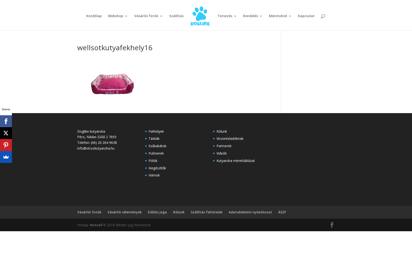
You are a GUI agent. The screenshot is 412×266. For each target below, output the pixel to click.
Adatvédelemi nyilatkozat (250, 212)
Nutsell (96, 225)
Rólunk (221, 131)
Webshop (115, 16)
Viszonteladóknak (229, 138)
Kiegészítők (157, 168)
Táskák (154, 138)
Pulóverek (156, 153)
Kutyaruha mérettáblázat (235, 160)
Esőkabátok (157, 146)
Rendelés (250, 16)
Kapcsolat (306, 16)
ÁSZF (282, 212)
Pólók (153, 160)
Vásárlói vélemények (125, 212)
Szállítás (176, 16)
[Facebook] (6, 121)
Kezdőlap (94, 16)
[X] (6, 133)
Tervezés (224, 16)
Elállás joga (157, 212)
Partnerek (224, 146)
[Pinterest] (6, 145)
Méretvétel (278, 16)
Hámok (154, 175)
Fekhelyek (156, 131)
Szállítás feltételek (206, 212)
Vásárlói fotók (146, 16)
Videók (221, 153)
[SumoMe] (6, 157)
